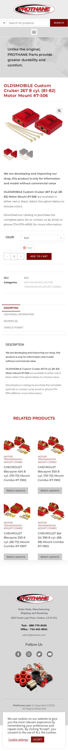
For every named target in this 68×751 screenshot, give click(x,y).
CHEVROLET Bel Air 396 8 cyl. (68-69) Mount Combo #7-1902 (51, 540)
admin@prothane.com (34, 635)
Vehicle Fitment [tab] (13, 327)
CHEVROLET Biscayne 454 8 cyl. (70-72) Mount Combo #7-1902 (17, 473)
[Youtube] (50, 654)
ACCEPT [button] (37, 739)
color (10, 237)
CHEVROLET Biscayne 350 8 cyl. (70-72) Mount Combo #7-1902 (51, 473)
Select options (16, 490)
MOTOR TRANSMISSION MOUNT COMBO (13, 459)
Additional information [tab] (19, 314)
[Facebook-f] (18, 654)
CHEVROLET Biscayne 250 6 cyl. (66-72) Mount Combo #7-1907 (16, 540)
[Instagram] (29, 654)
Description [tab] (11, 308)
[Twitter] (39, 654)
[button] (34, 32)
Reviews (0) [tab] (11, 321)
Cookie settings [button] (18, 739)
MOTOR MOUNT (33, 282)
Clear (29, 247)
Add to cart (39, 256)
